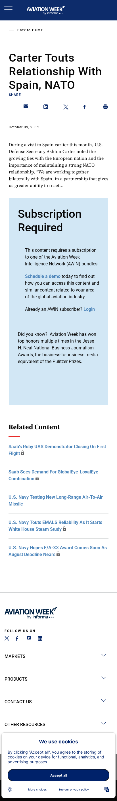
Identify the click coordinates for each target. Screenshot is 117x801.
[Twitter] (7, 639)
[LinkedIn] (40, 639)
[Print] (105, 107)
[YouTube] (29, 639)
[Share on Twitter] (65, 107)
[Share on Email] (26, 107)
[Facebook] (18, 639)
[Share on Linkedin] (46, 107)
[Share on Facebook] (85, 107)
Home (37, 30)
